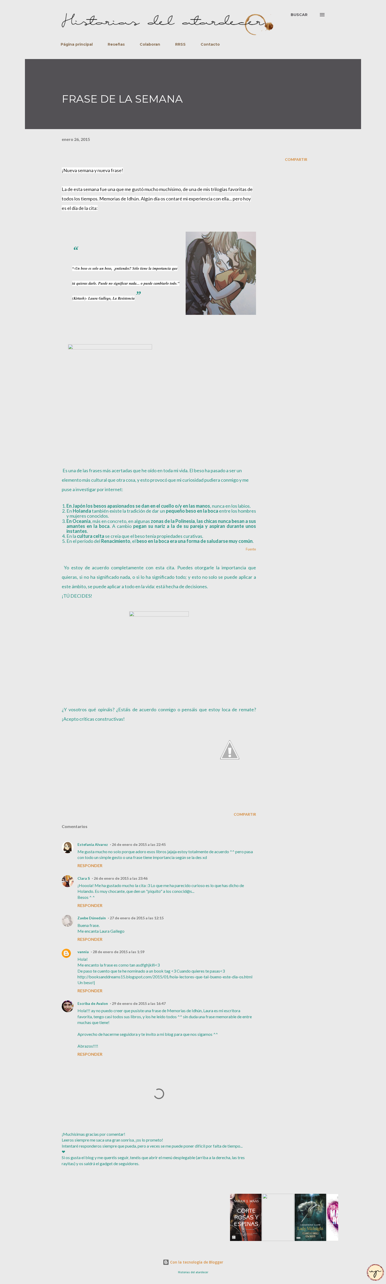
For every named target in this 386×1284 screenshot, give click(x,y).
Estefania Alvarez (92, 844)
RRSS (180, 44)
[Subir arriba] (375, 1273)
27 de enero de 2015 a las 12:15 (137, 918)
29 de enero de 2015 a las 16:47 (139, 1003)
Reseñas (116, 44)
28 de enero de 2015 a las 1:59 (118, 951)
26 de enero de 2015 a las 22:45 (139, 844)
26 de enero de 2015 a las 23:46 (121, 878)
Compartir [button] (296, 159)
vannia (83, 951)
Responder (89, 865)
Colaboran (150, 44)
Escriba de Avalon (92, 1003)
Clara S (83, 878)
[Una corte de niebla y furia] (265, 1239)
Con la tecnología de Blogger (196, 1262)
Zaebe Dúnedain (91, 918)
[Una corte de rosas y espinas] (232, 1239)
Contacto (210, 44)
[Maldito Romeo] (329, 1239)
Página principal (77, 44)
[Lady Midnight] (297, 1239)
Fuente (251, 549)
